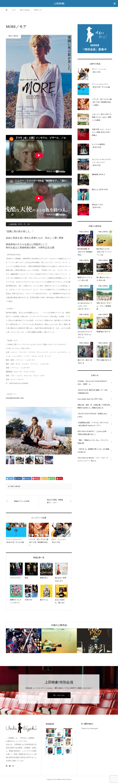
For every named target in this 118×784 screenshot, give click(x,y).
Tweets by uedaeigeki (89, 728)
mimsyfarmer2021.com (15, 398)
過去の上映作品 (15, 486)
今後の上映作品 (59, 625)
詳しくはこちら (59, 695)
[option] (39, 430)
